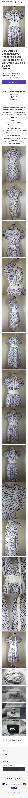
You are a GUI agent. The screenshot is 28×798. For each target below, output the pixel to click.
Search (5, 754)
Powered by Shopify (18, 792)
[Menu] (25, 2)
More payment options (14, 85)
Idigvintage (7, 2)
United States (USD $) (13, 778)
